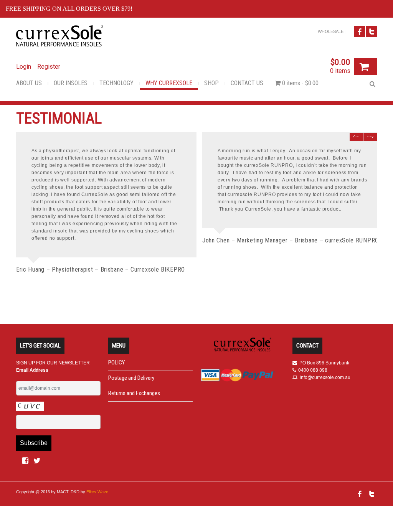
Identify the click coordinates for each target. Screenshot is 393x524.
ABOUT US (29, 83)
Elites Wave (97, 491)
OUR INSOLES (71, 83)
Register (48, 66)
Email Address (32, 370)
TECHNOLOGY (116, 83)
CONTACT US (247, 83)
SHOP (211, 83)
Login (23, 66)
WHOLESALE (330, 31)
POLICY (116, 362)
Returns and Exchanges (134, 393)
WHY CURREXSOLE (168, 83)
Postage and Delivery (131, 377)
